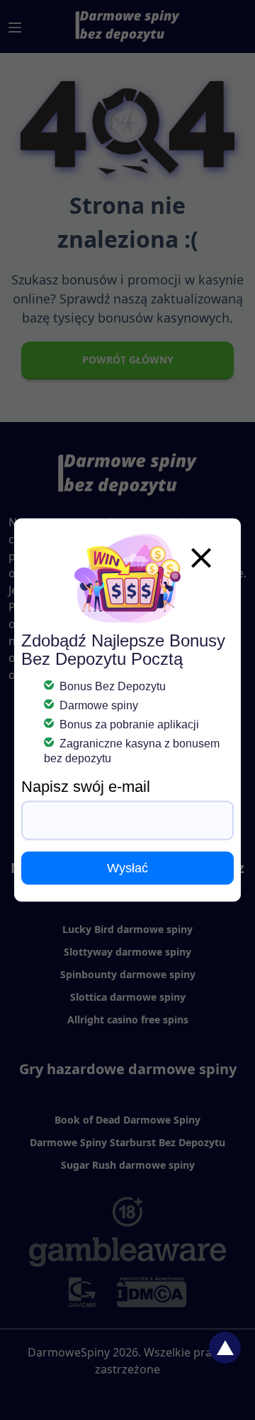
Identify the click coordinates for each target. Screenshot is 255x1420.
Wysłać (127, 868)
